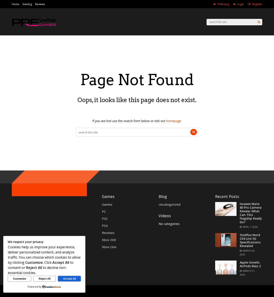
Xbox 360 (109, 240)
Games (107, 204)
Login (240, 4)
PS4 (105, 225)
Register (257, 4)
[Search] (259, 22)
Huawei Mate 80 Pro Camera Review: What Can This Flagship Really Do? (251, 213)
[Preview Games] (34, 26)
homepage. (174, 121)
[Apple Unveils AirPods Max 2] (226, 273)
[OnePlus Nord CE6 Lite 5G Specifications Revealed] (226, 246)
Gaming (27, 4)
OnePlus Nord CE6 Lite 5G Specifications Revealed (250, 240)
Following (223, 4)
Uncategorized (169, 204)
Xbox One (109, 247)
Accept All (69, 278)
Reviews (40, 4)
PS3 (105, 218)
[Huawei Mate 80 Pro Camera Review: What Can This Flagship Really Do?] (226, 215)
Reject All (45, 278)
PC (104, 211)
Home (15, 4)
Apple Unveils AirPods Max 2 (250, 264)
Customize (19, 278)
